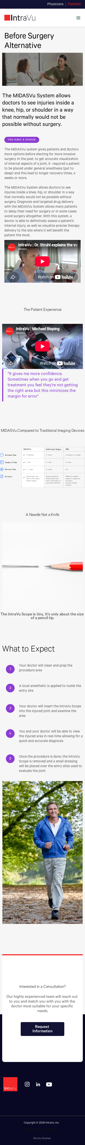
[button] (78, 18)
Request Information (42, 1029)
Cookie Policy (51, 1129)
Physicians (55, 4)
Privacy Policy (32, 1129)
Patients (74, 4)
